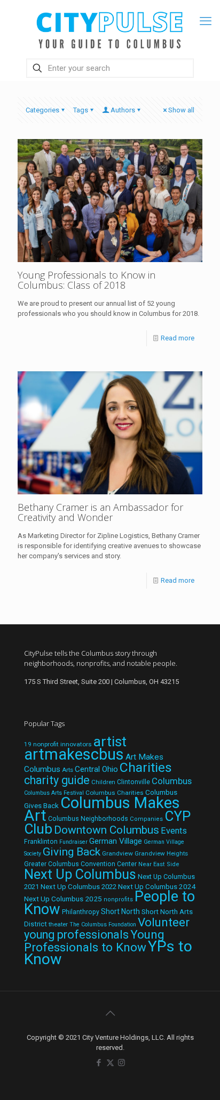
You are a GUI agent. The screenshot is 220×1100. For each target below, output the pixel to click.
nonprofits (118, 899)
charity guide (57, 780)
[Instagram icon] (121, 1063)
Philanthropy (80, 912)
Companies (146, 819)
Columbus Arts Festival (54, 792)
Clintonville (133, 782)
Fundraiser (73, 841)
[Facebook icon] (99, 1063)
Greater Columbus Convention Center (80, 864)
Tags (80, 110)
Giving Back (71, 851)
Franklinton (41, 841)
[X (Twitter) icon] (110, 1063)
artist (110, 741)
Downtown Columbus (106, 830)
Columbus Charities (114, 792)
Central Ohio (96, 769)
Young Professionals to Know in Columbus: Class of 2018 (86, 279)
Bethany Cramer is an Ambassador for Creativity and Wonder (100, 512)
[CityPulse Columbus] (110, 28)
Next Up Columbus (80, 874)
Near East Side (158, 864)
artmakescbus (74, 754)
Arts (67, 769)
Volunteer (164, 922)
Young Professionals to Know (94, 940)
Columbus (172, 781)
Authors (123, 110)
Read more (177, 338)
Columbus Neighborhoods (88, 818)
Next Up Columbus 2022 (78, 887)
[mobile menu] (206, 21)
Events (174, 831)
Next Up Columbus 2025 (63, 898)
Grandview (117, 853)
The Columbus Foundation (102, 924)
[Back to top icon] (110, 1013)
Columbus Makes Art (102, 809)
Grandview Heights (161, 853)
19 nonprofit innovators (58, 744)
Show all (181, 110)
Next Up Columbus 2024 (157, 886)
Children (103, 782)
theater (58, 924)
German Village (115, 841)
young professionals (76, 934)
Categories (42, 110)
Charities (146, 767)
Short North (120, 911)
